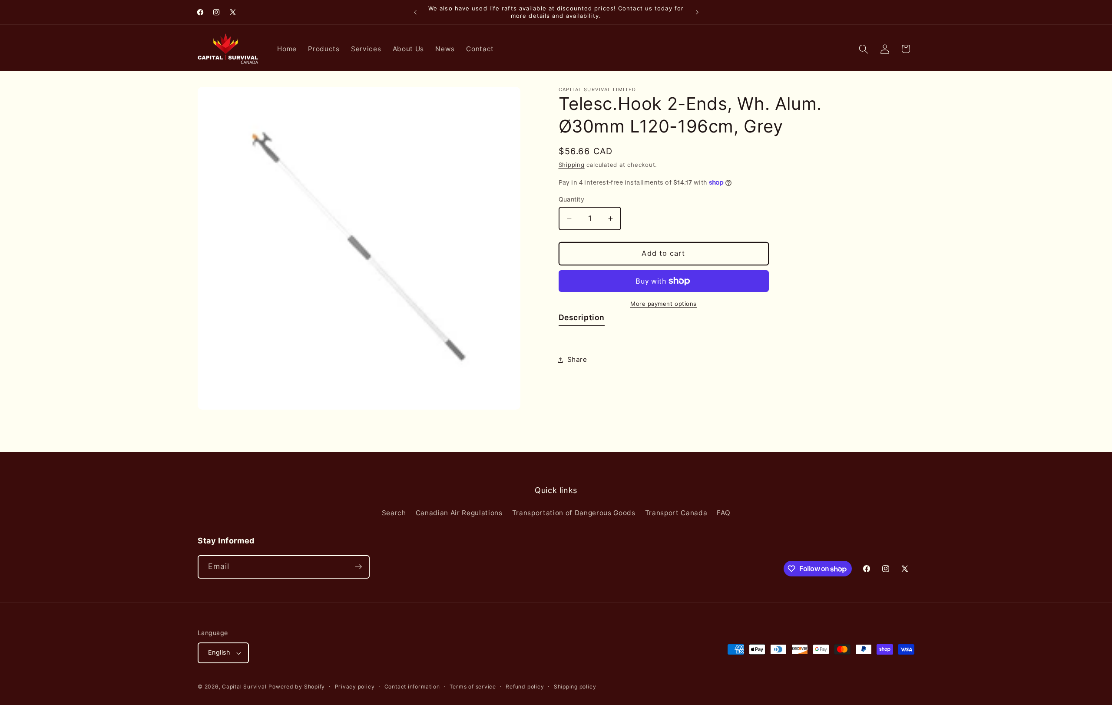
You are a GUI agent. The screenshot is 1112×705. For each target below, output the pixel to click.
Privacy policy (355, 686)
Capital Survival (244, 686)
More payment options (663, 303)
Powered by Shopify (296, 686)
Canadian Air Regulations (459, 513)
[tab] (582, 319)
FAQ (723, 513)
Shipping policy (575, 686)
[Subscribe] (358, 567)
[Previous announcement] (415, 12)
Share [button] (577, 359)
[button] (863, 48)
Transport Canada (676, 513)
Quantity (572, 199)
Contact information (412, 686)
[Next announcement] (697, 12)
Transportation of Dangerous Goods (573, 513)
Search (394, 513)
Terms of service (473, 686)
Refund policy (525, 686)
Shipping (572, 164)
